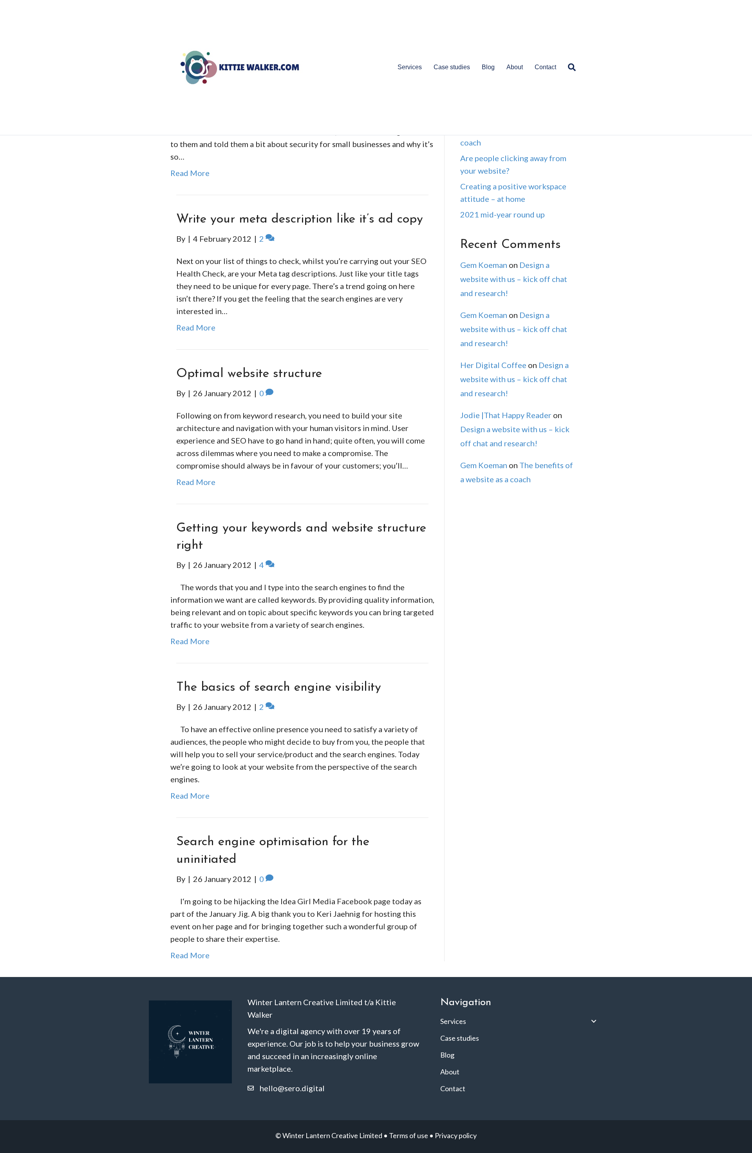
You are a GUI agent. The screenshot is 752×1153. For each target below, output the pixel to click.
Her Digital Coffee (493, 365)
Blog (488, 67)
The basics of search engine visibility (278, 687)
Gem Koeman (483, 264)
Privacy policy (456, 1135)
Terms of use (408, 1135)
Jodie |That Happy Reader (505, 415)
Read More (190, 173)
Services (410, 67)
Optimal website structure (249, 374)
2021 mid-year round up (502, 214)
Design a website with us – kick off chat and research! (513, 279)
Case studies (452, 67)
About (514, 67)
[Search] (569, 67)
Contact (545, 67)
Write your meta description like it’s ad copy (299, 219)
